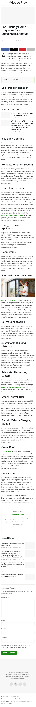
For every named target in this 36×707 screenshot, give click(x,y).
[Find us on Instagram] (20, 684)
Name (3, 620)
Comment (5, 597)
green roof (7, 451)
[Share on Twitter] (14, 49)
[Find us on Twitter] (16, 684)
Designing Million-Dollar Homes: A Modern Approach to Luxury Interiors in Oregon (12, 565)
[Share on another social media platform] (31, 49)
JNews (8, 701)
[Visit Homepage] (18, 2)
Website (4, 637)
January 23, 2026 (17, 569)
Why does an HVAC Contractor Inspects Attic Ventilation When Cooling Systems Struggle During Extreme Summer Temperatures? (22, 125)
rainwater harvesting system (11, 387)
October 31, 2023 (9, 43)
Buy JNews (4, 696)
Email (3, 629)
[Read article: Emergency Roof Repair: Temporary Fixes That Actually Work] (30, 577)
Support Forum (15, 696)
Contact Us (18, 699)
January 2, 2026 (17, 579)
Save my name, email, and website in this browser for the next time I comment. (16, 646)
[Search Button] (34, 3)
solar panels (5, 97)
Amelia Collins (18, 40)
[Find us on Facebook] (11, 684)
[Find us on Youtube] (24, 684)
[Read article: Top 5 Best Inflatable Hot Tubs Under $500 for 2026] (5, 115)
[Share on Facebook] (5, 49)
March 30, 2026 (16, 117)
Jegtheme (9, 703)
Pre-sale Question (6, 699)
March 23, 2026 (16, 131)
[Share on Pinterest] (22, 49)
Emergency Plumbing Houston (12, 215)
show (18, 79)
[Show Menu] (2, 3)
